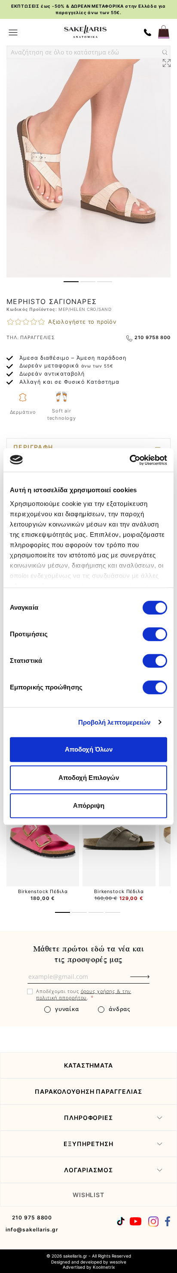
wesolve (118, 1261)
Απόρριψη (88, 805)
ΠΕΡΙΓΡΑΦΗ (33, 447)
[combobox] (88, 52)
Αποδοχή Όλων (89, 749)
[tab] (88, 447)
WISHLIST (89, 1194)
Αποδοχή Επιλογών (88, 777)
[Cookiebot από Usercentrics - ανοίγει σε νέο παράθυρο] (129, 460)
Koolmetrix (104, 1267)
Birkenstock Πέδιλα (43, 891)
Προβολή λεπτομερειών (114, 722)
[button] (71, 281)
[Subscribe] (154, 981)
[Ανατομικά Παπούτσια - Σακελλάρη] (85, 31)
